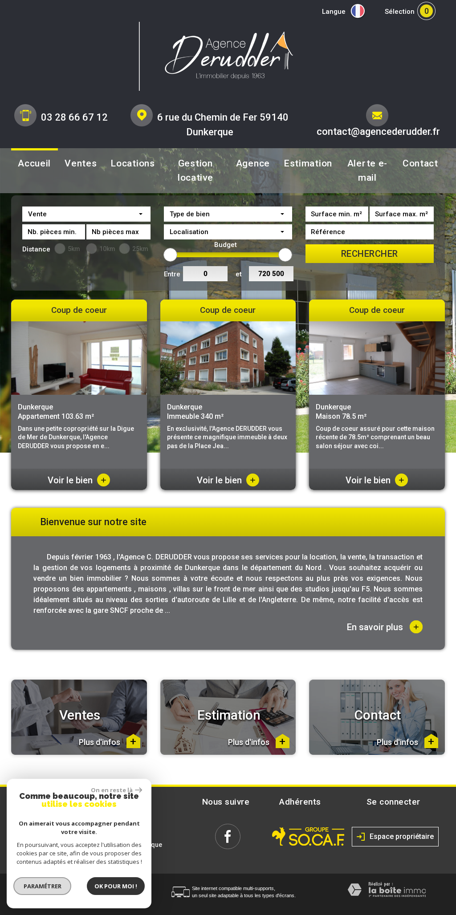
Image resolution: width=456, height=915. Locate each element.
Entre (172, 274)
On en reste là (112, 790)
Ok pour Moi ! (115, 886)
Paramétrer (42, 886)
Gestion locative (195, 170)
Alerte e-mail (367, 170)
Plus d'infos (100, 742)
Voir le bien (77, 480)
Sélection (400, 12)
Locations (132, 163)
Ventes (81, 163)
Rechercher (369, 253)
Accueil (34, 163)
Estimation (308, 163)
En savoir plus (383, 626)
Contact (420, 163)
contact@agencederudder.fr (378, 131)
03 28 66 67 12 (74, 117)
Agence (253, 163)
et (239, 274)
